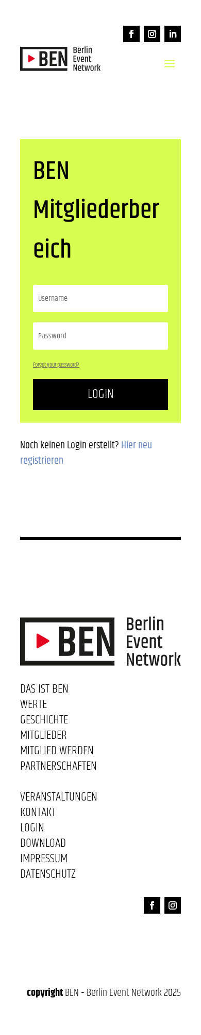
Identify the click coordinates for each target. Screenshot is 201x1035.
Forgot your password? (56, 365)
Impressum (44, 860)
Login (101, 394)
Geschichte (44, 722)
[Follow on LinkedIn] (172, 34)
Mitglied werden (57, 752)
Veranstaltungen (58, 799)
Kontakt (38, 814)
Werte (33, 706)
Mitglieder (43, 737)
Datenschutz (48, 876)
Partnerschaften (58, 768)
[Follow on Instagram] (152, 34)
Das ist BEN (44, 691)
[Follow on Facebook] (131, 34)
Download (43, 845)
